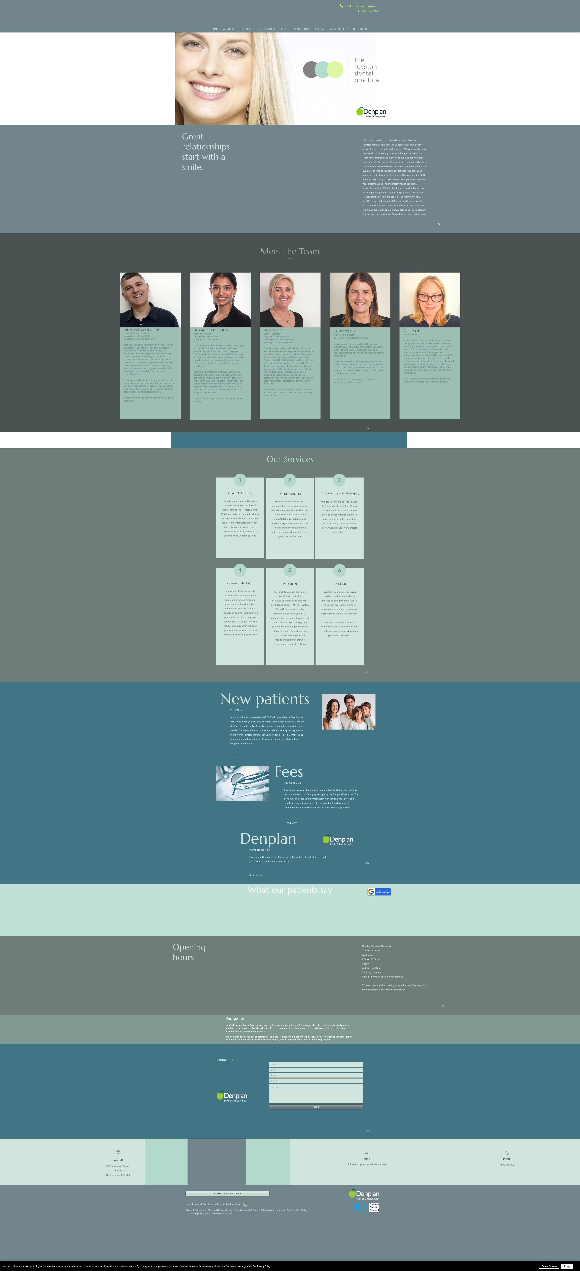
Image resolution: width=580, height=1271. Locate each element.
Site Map (212, 1210)
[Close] (576, 1266)
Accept (567, 1266)
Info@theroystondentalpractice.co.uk (367, 1165)
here (210, 1204)
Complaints (240, 1210)
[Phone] (342, 6)
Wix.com (228, 1213)
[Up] (438, 223)
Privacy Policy (225, 1210)
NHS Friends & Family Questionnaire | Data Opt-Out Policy (277, 1210)
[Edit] (245, 1205)
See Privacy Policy (261, 1266)
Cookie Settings (549, 1266)
